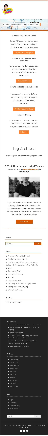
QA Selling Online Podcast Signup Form (22, 284)
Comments (14, 405)
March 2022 (13, 380)
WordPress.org (14, 408)
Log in (12, 400)
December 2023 (14, 359)
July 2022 (13, 371)
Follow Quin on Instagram (24, 53)
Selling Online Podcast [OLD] (18, 287)
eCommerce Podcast (15, 274)
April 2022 (13, 377)
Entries (13, 402)
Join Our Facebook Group (24, 109)
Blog (9, 268)
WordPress (28, 425)
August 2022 (14, 368)
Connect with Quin (24, 81)
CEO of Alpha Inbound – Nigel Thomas (24, 166)
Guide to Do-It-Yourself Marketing (19, 346)
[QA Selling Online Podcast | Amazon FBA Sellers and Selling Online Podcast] (7, 10)
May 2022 (13, 374)
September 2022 (15, 365)
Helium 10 (23, 132)
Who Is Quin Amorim (15, 290)
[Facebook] (21, 431)
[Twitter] (24, 431)
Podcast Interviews (15, 280)
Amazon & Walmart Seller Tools (19, 256)
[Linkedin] (27, 431)
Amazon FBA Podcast (30, 169)
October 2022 (14, 362)
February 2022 (14, 383)
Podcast (11, 277)
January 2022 (14, 386)
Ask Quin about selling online (18, 259)
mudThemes (23, 427)
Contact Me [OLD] (14, 271)
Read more (24, 221)
